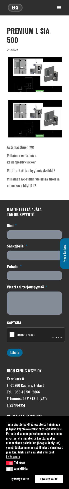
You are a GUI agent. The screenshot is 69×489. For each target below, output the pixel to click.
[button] (9, 463)
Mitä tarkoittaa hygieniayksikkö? (31, 170)
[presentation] (36, 334)
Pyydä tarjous (64, 253)
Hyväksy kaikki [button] (49, 479)
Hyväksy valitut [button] (20, 479)
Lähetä (14, 352)
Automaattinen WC (20, 147)
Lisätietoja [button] (13, 456)
